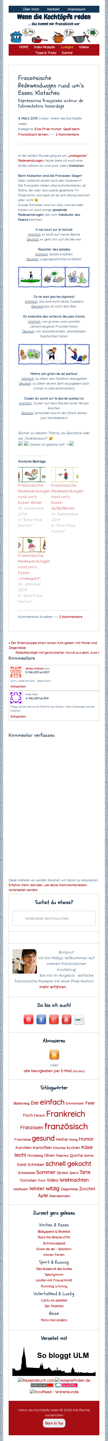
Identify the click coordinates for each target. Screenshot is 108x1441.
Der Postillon (54, 1306)
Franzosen (31, 1127)
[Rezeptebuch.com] (36, 1380)
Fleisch (39, 1115)
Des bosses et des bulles (54, 1268)
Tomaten (28, 1180)
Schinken (36, 1164)
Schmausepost (54, 1243)
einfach (52, 1101)
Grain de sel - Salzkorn (54, 1249)
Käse (87, 1147)
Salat (21, 1164)
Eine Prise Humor (48, 129)
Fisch (28, 1115)
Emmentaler (75, 1103)
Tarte (84, 1172)
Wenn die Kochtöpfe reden (54, 16)
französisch (66, 1126)
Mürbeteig (35, 1156)
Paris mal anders (54, 1320)
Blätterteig (22, 1103)
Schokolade (26, 1173)
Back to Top (54, 1423)
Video (52, 1180)
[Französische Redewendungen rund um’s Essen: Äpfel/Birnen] (65, 474)
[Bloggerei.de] (66, 1386)
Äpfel (43, 1195)
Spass (62, 1172)
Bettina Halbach (34, 668)
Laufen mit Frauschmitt (54, 1280)
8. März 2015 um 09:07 (38, 672)
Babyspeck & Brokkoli (54, 1231)
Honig (73, 1139)
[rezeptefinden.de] (72, 1380)
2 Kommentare (67, 134)
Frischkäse (22, 1139)
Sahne (89, 1156)
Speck (73, 1173)
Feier (90, 1103)
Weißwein (20, 1189)
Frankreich (65, 1114)
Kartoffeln (42, 1147)
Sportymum (54, 1274)
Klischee (59, 1148)
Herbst (62, 1139)
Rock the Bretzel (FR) (54, 1237)
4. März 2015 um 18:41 (37, 698)
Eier (35, 1103)
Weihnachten (74, 1180)
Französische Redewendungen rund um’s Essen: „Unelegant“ (34, 567)
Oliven (49, 1155)
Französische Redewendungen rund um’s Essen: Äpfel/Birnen (67, 497)
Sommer (46, 1172)
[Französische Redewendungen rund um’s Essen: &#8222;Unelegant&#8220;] (32, 545)
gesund (43, 1138)
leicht (20, 1155)
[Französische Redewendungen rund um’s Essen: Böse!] (32, 474)
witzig (53, 1188)
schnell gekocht (68, 1164)
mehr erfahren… (54, 986)
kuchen (73, 1147)
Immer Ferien (54, 1254)
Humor (86, 1139)
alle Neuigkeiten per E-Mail (54, 1070)
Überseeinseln (59, 1196)
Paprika (62, 1155)
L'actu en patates (54, 1300)
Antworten (18, 686)
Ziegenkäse (69, 1189)
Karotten (24, 1147)
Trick (42, 1180)
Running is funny (54, 1286)
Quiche (76, 1155)
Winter (37, 1188)
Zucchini (87, 1188)
